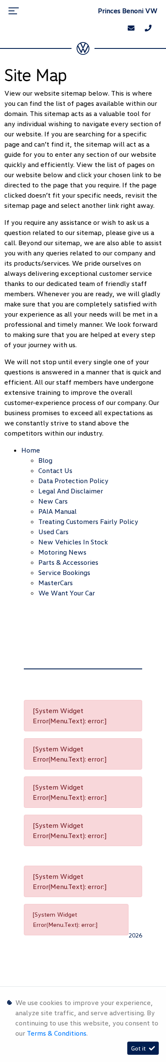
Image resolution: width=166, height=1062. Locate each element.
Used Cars (53, 531)
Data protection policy (73, 480)
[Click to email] (131, 28)
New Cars (53, 501)
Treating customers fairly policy (88, 521)
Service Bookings (64, 572)
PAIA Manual (57, 511)
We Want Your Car (66, 593)
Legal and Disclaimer (70, 491)
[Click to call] (148, 28)
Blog (45, 460)
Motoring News (62, 552)
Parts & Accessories (68, 562)
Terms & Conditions (56, 1033)
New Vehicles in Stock (73, 542)
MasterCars (55, 582)
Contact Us (55, 470)
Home (30, 450)
